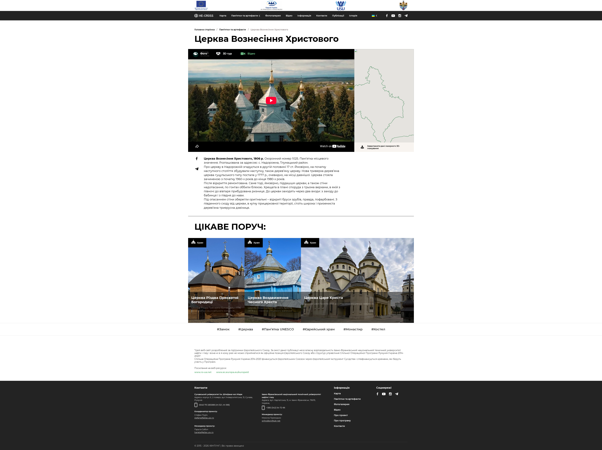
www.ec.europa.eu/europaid (232, 372)
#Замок (223, 329)
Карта (222, 15)
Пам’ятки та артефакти (244, 15)
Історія (353, 15)
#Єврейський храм (319, 329)
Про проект (341, 415)
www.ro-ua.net (202, 372)
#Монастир (353, 329)
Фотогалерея (273, 15)
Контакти (321, 15)
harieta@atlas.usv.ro (204, 432)
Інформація (304, 15)
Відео (289, 15)
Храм (200, 242)
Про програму (342, 420)
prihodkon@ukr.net (271, 421)
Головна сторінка (204, 29)
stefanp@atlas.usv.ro (204, 418)
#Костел (378, 329)
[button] (384, 94)
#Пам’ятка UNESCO (278, 329)
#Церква (245, 329)
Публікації (338, 15)
